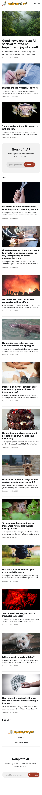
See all (5, 720)
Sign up (21, 737)
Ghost (25, 742)
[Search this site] (35, 3)
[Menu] (39, 3)
